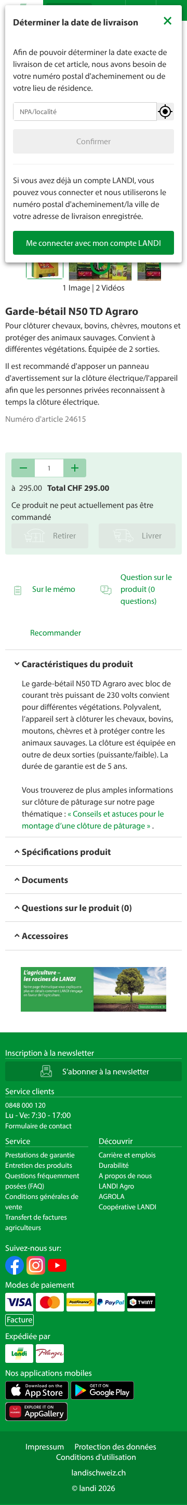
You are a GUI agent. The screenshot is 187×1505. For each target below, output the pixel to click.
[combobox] (85, 111)
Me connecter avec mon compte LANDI (93, 243)
